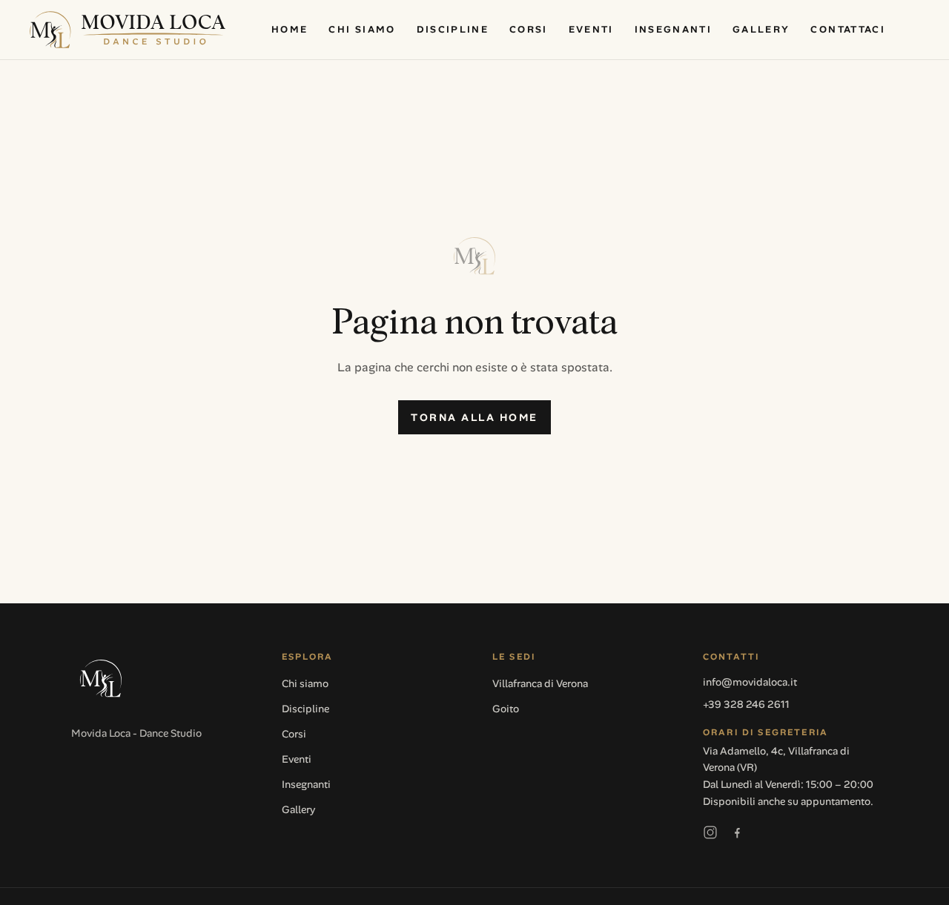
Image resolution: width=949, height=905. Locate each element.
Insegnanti (673, 29)
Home (289, 29)
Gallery (761, 29)
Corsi (528, 29)
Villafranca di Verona (540, 683)
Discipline (453, 29)
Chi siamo (361, 29)
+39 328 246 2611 (746, 704)
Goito (505, 708)
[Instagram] (710, 832)
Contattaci (847, 29)
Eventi (591, 29)
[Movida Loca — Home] (127, 29)
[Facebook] (737, 832)
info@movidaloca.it (750, 682)
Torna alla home (474, 417)
